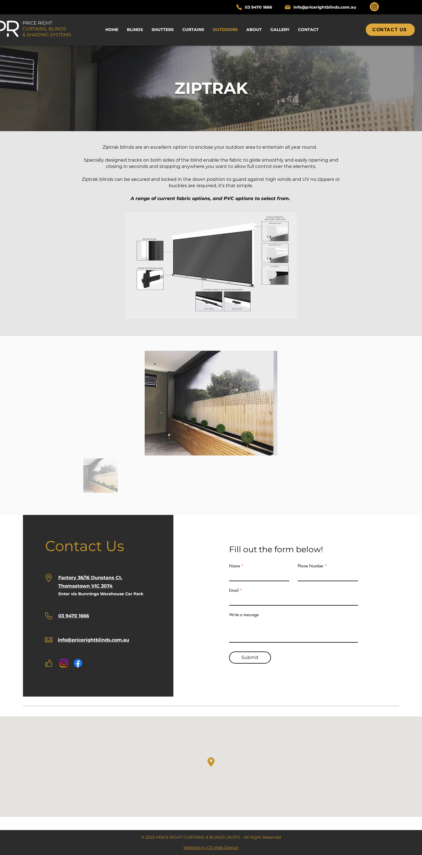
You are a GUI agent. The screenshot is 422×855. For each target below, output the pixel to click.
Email (234, 590)
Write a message (244, 615)
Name (234, 566)
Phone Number (311, 566)
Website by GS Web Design (211, 847)
